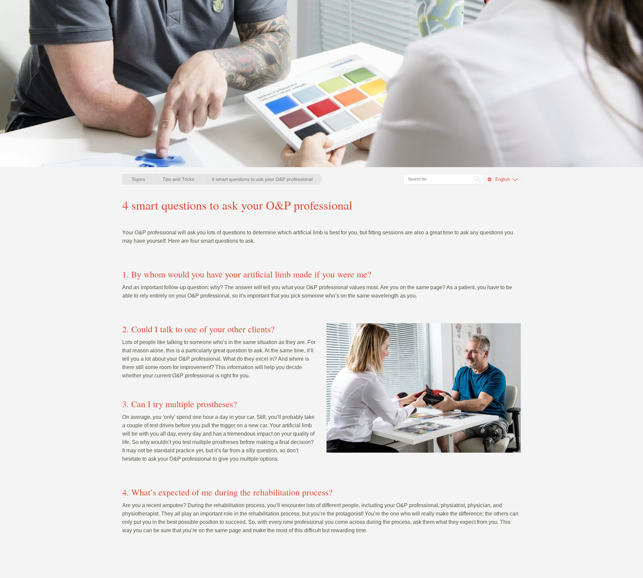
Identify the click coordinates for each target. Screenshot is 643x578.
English (502, 179)
